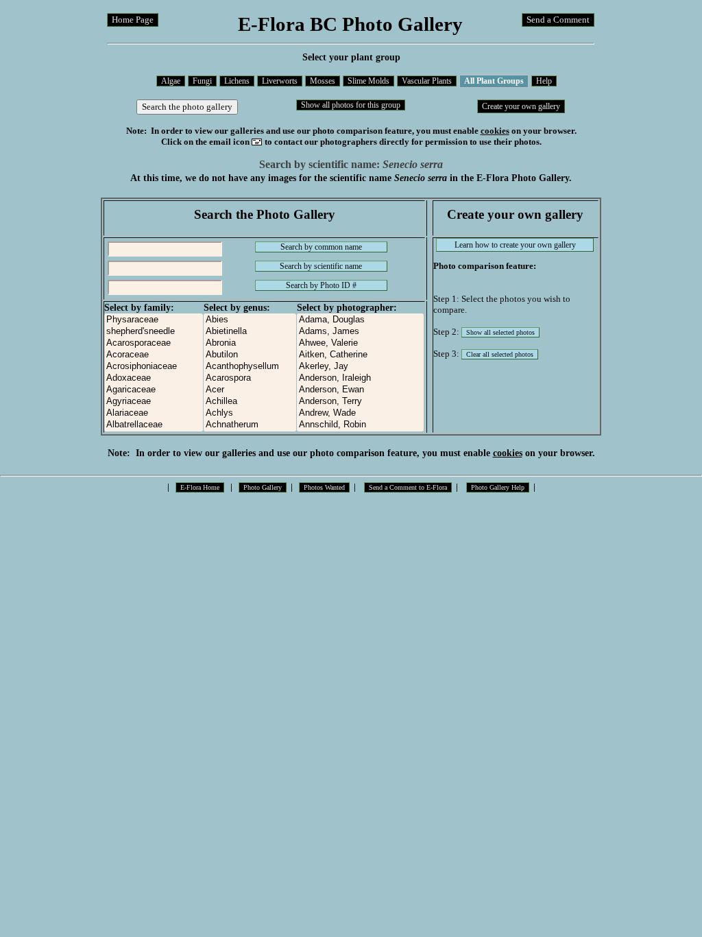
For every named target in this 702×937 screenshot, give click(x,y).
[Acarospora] (249, 378)
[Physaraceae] (153, 320)
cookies (495, 131)
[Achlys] (249, 413)
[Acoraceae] (153, 355)
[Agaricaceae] (153, 390)
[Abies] (249, 320)
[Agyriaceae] (153, 401)
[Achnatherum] (249, 425)
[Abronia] (249, 343)
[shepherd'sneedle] (153, 331)
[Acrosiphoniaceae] (153, 366)
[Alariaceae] (153, 413)
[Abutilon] (249, 355)
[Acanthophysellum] (249, 366)
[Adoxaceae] (153, 378)
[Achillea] (249, 401)
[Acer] (249, 390)
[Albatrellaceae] (153, 425)
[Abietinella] (249, 331)
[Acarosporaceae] (153, 343)
